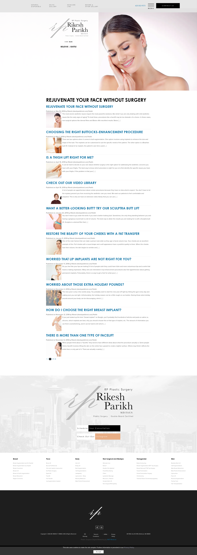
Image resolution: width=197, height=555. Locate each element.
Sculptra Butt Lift (107, 481)
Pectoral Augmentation (177, 478)
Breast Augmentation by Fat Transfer (23, 463)
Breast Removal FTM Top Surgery (146, 468)
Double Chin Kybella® (109, 468)
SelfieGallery (53, 5)
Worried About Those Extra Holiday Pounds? (85, 284)
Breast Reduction (18, 476)
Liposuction (174, 473)
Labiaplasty (78, 473)
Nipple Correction (18, 478)
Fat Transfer (49, 478)
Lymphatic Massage (108, 476)
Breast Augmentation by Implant (22, 465)
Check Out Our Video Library (71, 183)
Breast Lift (16, 471)
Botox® (105, 465)
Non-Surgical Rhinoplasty (110, 483)
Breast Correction (18, 468)
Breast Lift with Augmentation (21, 473)
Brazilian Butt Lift (175, 463)
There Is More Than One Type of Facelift (80, 335)
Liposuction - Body (80, 476)
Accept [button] (98, 552)
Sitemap (85, 536)
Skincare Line (106, 463)
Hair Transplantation (176, 483)
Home (66, 42)
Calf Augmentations (80, 471)
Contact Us (168, 5)
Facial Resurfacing (108, 471)
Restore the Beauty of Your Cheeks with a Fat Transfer (92, 234)
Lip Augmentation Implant (53, 481)
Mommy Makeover (80, 478)
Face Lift (173, 476)
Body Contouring (141, 463)
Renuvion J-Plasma (108, 478)
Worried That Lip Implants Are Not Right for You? (88, 259)
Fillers (104, 473)
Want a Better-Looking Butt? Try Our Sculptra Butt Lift (92, 208)
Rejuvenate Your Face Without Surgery (79, 106)
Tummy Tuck (174, 481)
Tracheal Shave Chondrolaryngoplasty (147, 478)
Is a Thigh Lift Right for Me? (70, 157)
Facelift (48, 476)
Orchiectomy (140, 476)
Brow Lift (48, 463)
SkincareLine (71, 5)
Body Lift (77, 465)
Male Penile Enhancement (82, 481)
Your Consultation (93, 428)
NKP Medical (111, 540)
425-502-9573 (140, 6)
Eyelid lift (48, 473)
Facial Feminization (142, 471)
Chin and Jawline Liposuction (54, 468)
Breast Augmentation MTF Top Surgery (147, 465)
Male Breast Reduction (177, 468)
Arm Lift (77, 463)
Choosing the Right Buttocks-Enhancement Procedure (94, 132)
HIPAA (105, 534)
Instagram (92, 437)
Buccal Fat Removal (51, 465)
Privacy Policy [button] (129, 547)
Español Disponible (36, 5)
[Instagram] (101, 527)
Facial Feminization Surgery (144, 473)
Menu (151, 7)
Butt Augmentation (80, 468)
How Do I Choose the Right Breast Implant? (83, 310)
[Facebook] (97, 527)
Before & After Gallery (91, 5)
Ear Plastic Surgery (51, 471)
